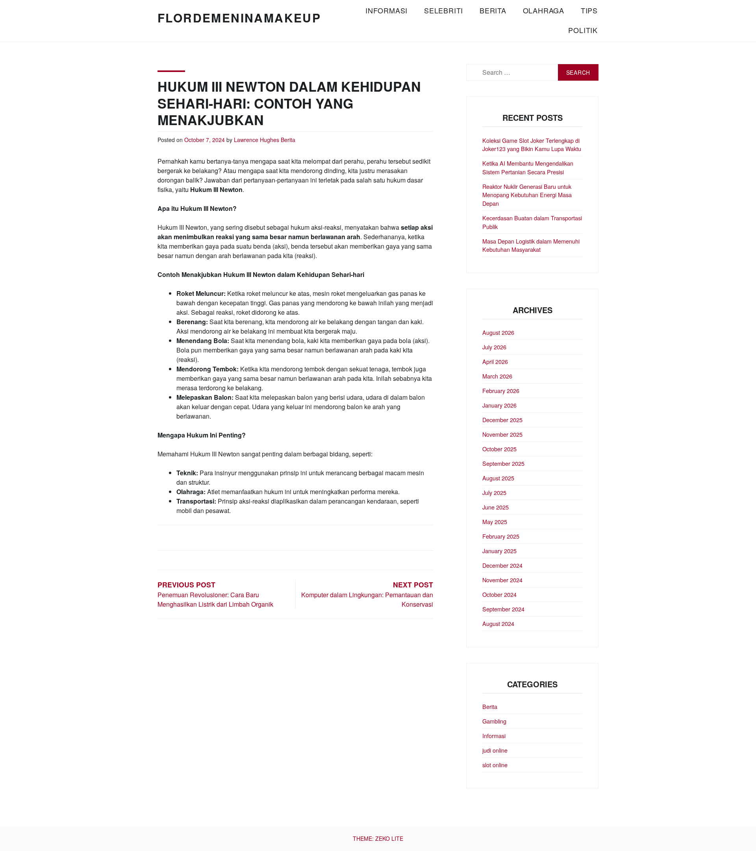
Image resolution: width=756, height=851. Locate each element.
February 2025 (500, 536)
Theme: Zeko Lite (378, 838)
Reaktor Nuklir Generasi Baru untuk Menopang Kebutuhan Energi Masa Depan (527, 194)
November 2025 (502, 434)
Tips (589, 10)
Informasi (386, 10)
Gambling (494, 721)
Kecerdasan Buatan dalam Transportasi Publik (532, 222)
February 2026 (500, 390)
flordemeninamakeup (239, 17)
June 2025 (495, 507)
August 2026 (498, 332)
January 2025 (499, 550)
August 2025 (498, 478)
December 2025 (502, 419)
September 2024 (503, 609)
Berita (493, 10)
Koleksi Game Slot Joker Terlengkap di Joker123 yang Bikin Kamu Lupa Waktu (531, 144)
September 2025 (503, 463)
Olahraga (543, 10)
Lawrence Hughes (256, 140)
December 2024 (502, 565)
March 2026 (497, 376)
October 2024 (499, 594)
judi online (495, 750)
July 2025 (494, 492)
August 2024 (498, 623)
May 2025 (494, 521)
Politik (583, 30)
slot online (495, 765)
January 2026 (499, 405)
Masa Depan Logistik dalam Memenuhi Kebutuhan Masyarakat (531, 245)
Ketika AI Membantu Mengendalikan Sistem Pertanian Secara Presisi (527, 167)
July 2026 (494, 347)
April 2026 (495, 361)
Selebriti (443, 10)
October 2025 (499, 449)
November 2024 (502, 580)
